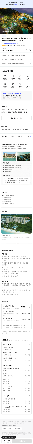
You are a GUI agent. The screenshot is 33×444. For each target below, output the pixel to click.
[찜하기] (27, 50)
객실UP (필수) (7, 345)
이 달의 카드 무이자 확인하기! (15, 59)
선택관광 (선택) (7, 365)
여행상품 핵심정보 (20, 45)
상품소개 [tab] (4, 136)
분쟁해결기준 (23, 423)
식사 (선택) (6, 396)
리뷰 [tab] (29, 136)
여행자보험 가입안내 (7, 423)
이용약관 (4, 421)
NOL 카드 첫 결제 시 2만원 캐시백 (16, 55)
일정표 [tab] (13, 136)
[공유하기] (30, 50)
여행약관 (16, 423)
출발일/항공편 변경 (16, 118)
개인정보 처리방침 (26, 421)
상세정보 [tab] (20, 136)
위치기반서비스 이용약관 (14, 421)
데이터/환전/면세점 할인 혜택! (16, 63)
